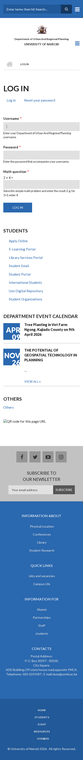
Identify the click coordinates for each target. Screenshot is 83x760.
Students (42, 717)
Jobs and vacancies (42, 576)
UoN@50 (43, 738)
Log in (13, 101)
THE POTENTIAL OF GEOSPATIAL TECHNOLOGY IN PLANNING (50, 355)
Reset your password (39, 100)
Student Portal (20, 274)
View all (31, 381)
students (41, 633)
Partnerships (42, 617)
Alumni (41, 609)
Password (10, 147)
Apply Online (18, 241)
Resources (42, 731)
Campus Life (41, 584)
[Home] (41, 29)
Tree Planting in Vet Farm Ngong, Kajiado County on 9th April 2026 (49, 329)
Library (41, 542)
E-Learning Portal (22, 249)
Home (42, 710)
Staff (41, 625)
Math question (14, 172)
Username (11, 118)
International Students (25, 282)
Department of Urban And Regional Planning (41, 39)
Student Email (19, 266)
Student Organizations (25, 299)
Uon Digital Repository (26, 291)
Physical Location (42, 526)
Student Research (41, 550)
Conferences (42, 534)
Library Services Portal (26, 258)
